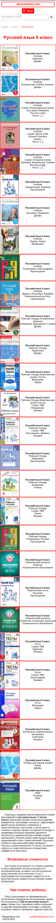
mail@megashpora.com (42, 916)
